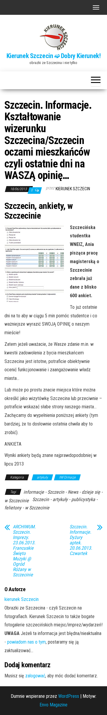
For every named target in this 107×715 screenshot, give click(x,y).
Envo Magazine (53, 705)
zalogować (35, 676)
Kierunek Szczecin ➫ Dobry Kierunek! (54, 56)
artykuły (42, 477)
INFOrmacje (67, 477)
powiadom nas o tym (26, 642)
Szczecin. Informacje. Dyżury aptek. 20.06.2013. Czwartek (81, 540)
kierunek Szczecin (73, 188)
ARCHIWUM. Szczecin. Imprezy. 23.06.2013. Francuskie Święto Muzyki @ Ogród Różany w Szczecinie (24, 551)
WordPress (68, 696)
